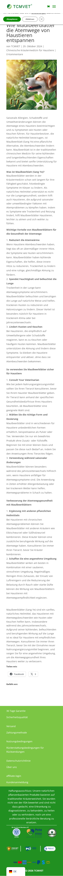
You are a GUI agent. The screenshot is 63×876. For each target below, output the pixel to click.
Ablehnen (30, 19)
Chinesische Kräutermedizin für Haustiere (30, 50)
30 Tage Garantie (16, 710)
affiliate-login (13, 775)
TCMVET (15, 46)
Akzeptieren (12, 19)
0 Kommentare (14, 54)
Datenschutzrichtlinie (18, 760)
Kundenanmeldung (17, 782)
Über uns (11, 767)
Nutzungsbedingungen (19, 741)
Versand (11, 726)
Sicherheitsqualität (17, 717)
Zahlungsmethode (16, 732)
